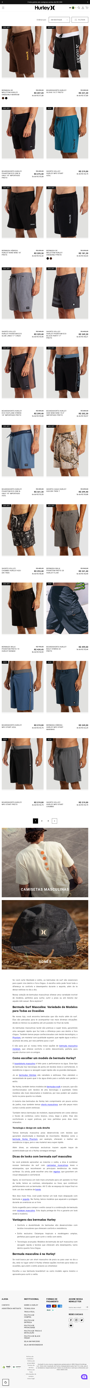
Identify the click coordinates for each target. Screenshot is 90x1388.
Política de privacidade (31, 1362)
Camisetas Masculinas (45, 889)
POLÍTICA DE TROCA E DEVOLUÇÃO (33, 1332)
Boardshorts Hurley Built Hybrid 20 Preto (56, 649)
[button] (78, 7)
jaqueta (26, 1199)
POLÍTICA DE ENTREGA (29, 1321)
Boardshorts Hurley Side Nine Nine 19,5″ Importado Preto (56, 413)
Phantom (17, 1037)
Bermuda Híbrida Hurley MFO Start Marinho (54, 727)
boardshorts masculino (25, 1063)
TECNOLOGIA (29, 1308)
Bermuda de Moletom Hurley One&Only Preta (54, 253)
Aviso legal (31, 1378)
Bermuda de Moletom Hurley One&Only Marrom (10, 92)
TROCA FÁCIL (29, 1312)
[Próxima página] (54, 821)
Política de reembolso (30, 1358)
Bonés (45, 962)
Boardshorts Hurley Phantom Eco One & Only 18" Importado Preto (12, 174)
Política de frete (31, 1371)
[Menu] (3, 7)
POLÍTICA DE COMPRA (29, 1316)
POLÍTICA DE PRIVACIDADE (29, 1326)
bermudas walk (53, 1087)
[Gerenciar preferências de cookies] (5, 1382)
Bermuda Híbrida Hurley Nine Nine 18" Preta (11, 253)
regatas (56, 1172)
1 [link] (35, 821)
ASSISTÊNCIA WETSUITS (11, 1308)
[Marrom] (3, 98)
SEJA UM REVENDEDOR (33, 1345)
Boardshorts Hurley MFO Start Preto (12, 803)
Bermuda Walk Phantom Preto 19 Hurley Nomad (10, 649)
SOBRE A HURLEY (31, 1305)
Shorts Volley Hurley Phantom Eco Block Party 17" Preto (56, 335)
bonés (38, 1189)
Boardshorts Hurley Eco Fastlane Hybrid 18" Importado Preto (12, 413)
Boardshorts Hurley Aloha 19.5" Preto (56, 91)
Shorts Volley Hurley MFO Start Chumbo (54, 804)
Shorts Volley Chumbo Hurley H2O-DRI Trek (11, 570)
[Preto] (6, 98)
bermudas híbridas (27, 1075)
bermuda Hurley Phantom (25, 1139)
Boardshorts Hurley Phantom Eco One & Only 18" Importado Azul (12, 492)
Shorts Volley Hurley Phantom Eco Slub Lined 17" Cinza (12, 334)
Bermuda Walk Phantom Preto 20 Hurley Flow (55, 570)
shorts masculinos (49, 1104)
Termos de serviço (31, 1366)
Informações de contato (31, 1375)
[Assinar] (85, 1307)
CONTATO (5, 1305)
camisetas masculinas (57, 1165)
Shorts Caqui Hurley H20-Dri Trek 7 (56, 490)
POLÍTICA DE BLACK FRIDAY (32, 1337)
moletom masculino (26, 1210)
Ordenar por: (41, 20)
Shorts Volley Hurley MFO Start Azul (54, 173)
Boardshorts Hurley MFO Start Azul (12, 726)
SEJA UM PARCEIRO (32, 1341)
